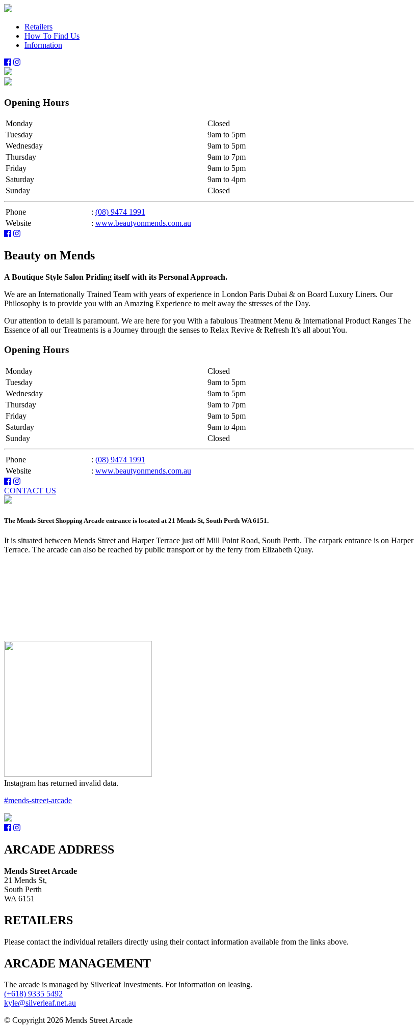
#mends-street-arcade (38, 800)
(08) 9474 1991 (120, 212)
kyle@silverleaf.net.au (40, 1002)
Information (43, 45)
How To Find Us (52, 36)
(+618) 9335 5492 (33, 993)
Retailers (38, 26)
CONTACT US (30, 490)
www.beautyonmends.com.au (143, 223)
